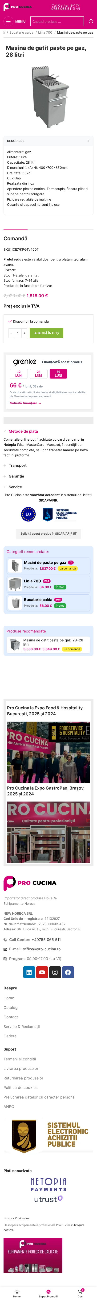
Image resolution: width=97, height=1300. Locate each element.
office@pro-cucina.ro (42, 949)
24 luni (38, 373)
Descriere (48, 141)
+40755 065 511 (46, 939)
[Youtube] (42, 972)
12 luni (18, 373)
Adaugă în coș (46, 333)
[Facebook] (68, 972)
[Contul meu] (91, 21)
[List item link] (48, 998)
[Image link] (30, 883)
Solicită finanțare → (25, 403)
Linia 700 (45, 32)
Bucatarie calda (21, 32)
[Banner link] (48, 752)
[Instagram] (55, 972)
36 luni (58, 373)
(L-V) (65, 8)
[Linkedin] (29, 972)
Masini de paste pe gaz (75, 32)
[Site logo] (18, 7)
